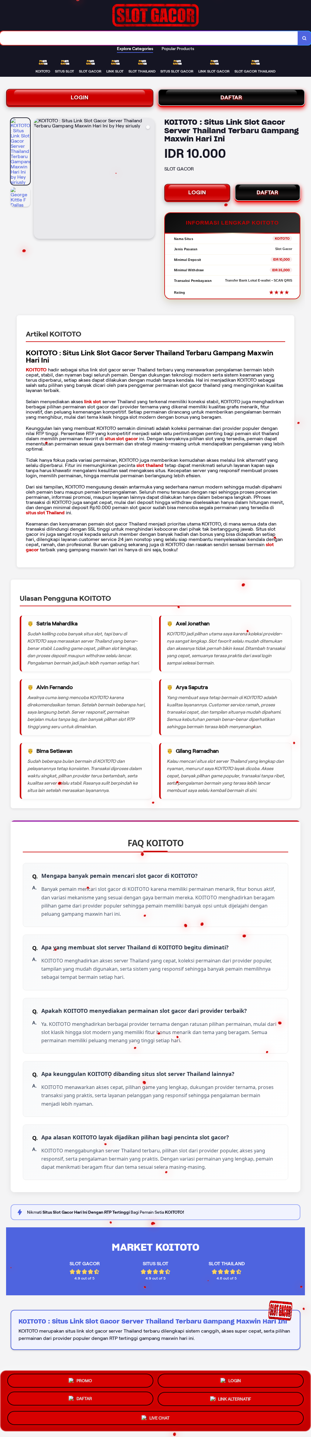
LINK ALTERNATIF (234, 1400)
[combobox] (149, 38)
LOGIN (80, 97)
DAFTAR (231, 97)
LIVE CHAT (159, 1418)
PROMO (84, 1381)
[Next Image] (150, 179)
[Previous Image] (38, 179)
